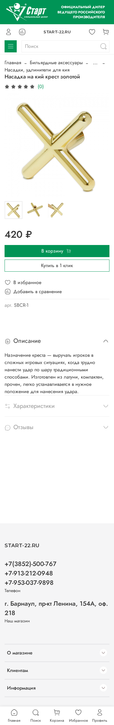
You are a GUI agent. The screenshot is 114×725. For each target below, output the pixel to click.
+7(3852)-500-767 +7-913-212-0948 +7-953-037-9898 (31, 573)
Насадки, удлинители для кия (37, 69)
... (95, 62)
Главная (13, 62)
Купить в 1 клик (57, 265)
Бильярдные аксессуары (56, 62)
